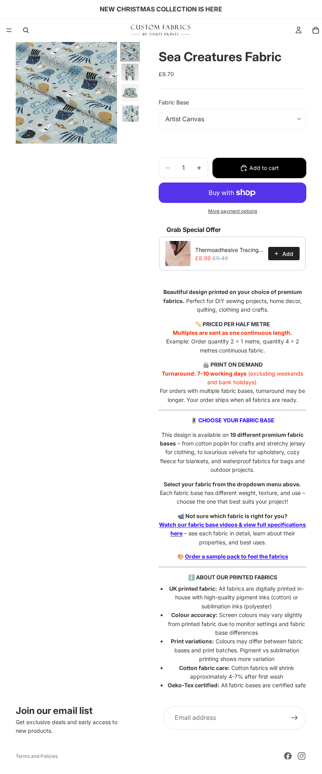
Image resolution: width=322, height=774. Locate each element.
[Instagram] (301, 756)
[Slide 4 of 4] (130, 113)
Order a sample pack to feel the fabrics (236, 556)
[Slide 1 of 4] (130, 51)
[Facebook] (288, 756)
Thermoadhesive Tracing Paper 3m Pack (229, 249)
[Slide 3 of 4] (130, 92)
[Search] (26, 30)
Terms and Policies (37, 756)
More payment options (232, 211)
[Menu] (9, 30)
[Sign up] (294, 718)
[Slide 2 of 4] (130, 72)
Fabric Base (174, 102)
